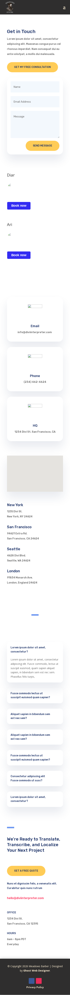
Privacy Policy (35, 987)
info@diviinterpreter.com (35, 332)
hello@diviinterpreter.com (25, 898)
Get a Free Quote (26, 870)
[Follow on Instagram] (39, 981)
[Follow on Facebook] (31, 981)
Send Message (42, 145)
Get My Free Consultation (32, 67)
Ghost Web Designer (36, 970)
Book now (19, 205)
